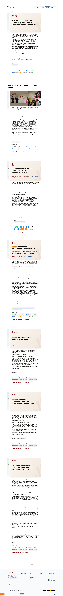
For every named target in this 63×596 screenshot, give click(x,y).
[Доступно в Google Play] (52, 590)
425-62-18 (15, 364)
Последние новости (23, 573)
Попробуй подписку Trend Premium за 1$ (21, 75)
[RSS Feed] (20, 590)
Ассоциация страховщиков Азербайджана (27, 307)
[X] (12, 590)
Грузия (13, 542)
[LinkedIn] (18, 590)
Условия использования (51, 573)
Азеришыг (14, 438)
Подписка (40, 573)
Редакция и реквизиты (32, 574)
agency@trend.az (10, 584)
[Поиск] (35, 7)
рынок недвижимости (15, 307)
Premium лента (22, 574)
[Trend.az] (10, 7)
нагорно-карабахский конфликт (19, 222)
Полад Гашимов (14, 65)
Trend (34, 41)
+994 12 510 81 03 (10, 583)
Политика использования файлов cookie (51, 580)
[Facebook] (10, 590)
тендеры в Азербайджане (21, 438)
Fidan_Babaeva (17, 303)
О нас (30, 573)
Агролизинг (14, 372)
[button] (8, 14)
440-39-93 (21, 432)
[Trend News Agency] (10, 573)
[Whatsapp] (8, 590)
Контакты (30, 576)
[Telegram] (16, 590)
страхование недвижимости (16, 309)
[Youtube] (14, 590)
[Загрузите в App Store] (46, 590)
